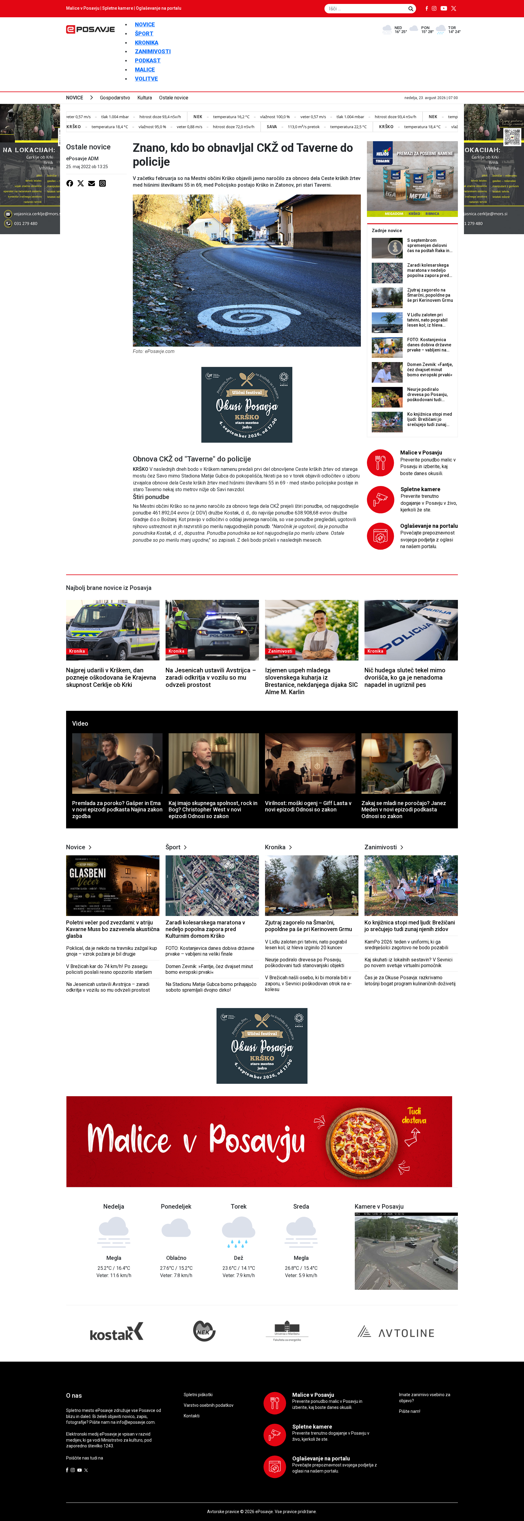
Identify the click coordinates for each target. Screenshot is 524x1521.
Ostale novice (173, 98)
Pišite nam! (409, 1411)
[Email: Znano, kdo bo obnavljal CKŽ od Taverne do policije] (91, 183)
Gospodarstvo (115, 98)
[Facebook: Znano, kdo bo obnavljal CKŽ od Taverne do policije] (69, 183)
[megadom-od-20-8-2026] (412, 179)
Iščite (410, 8)
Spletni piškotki (198, 1394)
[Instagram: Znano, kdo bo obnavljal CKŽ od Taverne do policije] (102, 183)
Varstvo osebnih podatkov (208, 1405)
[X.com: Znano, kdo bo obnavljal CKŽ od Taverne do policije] (80, 183)
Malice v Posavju (82, 8)
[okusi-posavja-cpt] (246, 404)
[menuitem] (145, 24)
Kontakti (192, 1415)
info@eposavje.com (135, 1422)
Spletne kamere (117, 8)
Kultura (144, 98)
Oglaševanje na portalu (158, 8)
